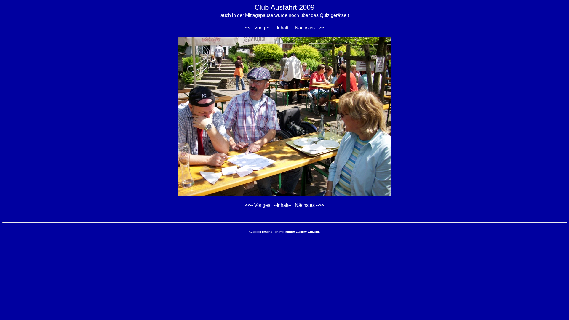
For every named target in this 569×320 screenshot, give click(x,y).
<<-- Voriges (257, 27)
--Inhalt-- (282, 27)
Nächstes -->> (309, 27)
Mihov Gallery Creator (302, 231)
